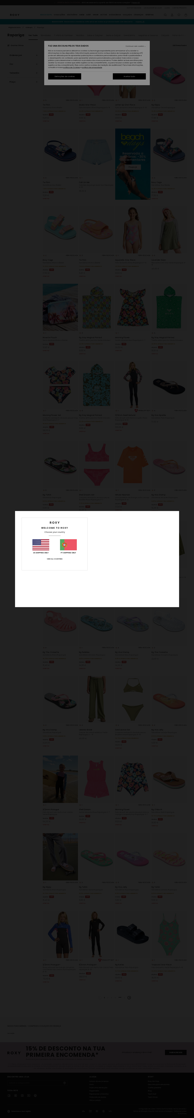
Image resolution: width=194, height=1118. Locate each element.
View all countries (54, 559)
